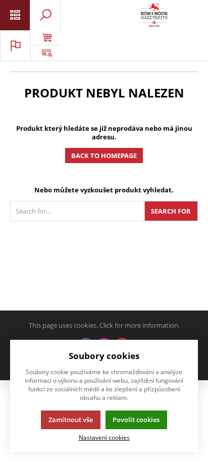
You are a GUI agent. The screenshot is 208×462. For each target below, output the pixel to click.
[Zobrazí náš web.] (45, 53)
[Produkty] (154, 15)
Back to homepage (104, 155)
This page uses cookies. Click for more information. (104, 325)
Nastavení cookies (104, 437)
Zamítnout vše (70, 419)
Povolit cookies (136, 419)
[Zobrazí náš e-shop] (45, 37)
